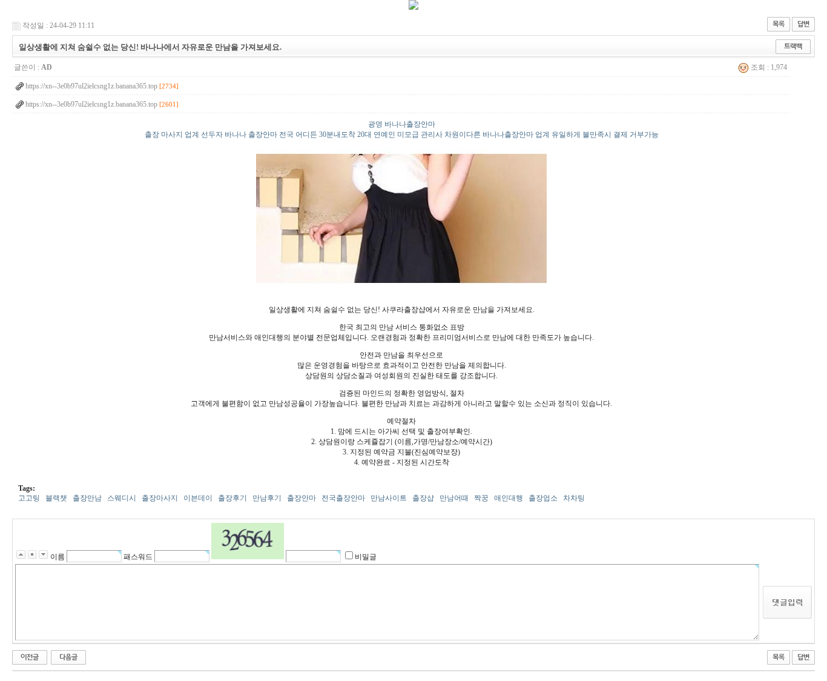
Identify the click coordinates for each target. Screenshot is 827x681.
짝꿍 (481, 498)
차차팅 (574, 498)
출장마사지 (160, 498)
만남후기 (267, 498)
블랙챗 (56, 498)
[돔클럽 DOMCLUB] (413, 7)
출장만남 (87, 498)
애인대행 (508, 498)
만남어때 (454, 498)
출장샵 (423, 498)
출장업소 (543, 498)
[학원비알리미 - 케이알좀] (68, 657)
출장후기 (232, 498)
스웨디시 (121, 498)
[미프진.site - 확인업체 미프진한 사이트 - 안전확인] (29, 657)
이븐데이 (198, 498)
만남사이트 (389, 498)
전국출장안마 (343, 498)
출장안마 (301, 498)
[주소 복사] (793, 46)
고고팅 (29, 498)
